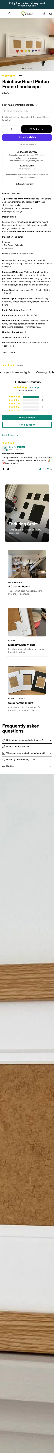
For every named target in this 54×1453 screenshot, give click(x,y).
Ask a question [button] (27, 424)
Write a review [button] (27, 417)
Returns (10, 766)
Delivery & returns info (25, 184)
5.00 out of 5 (35, 387)
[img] (8, 443)
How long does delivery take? (20, 759)
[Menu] (3, 13)
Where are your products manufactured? (25, 753)
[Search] (9, 13)
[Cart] (50, 13)
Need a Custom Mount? (17, 746)
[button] (8, 75)
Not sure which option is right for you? (24, 740)
